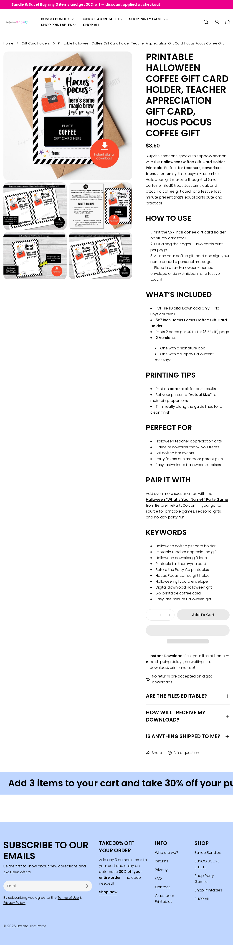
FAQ (158, 878)
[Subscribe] (87, 886)
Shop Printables (208, 890)
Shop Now (108, 892)
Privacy (161, 869)
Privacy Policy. (14, 902)
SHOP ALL (202, 898)
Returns (161, 861)
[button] (188, 630)
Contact (162, 887)
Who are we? (166, 852)
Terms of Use (68, 897)
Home (8, 43)
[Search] (205, 22)
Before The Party (32, 926)
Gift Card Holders (36, 43)
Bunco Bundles (208, 852)
